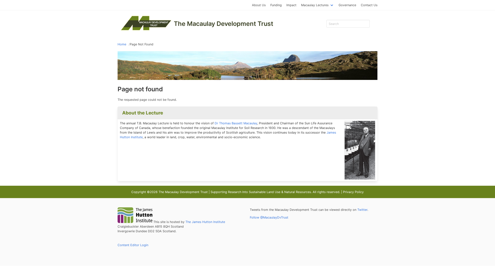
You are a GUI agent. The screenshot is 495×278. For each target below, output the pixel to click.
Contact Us (369, 5)
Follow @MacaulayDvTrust (269, 217)
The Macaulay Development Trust (223, 23)
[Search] (373, 24)
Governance (347, 5)
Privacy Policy (353, 192)
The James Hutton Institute (205, 222)
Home (122, 44)
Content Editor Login (133, 245)
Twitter (362, 210)
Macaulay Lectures (315, 5)
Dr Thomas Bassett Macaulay (236, 123)
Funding (276, 5)
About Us (259, 5)
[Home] (146, 30)
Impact (291, 5)
